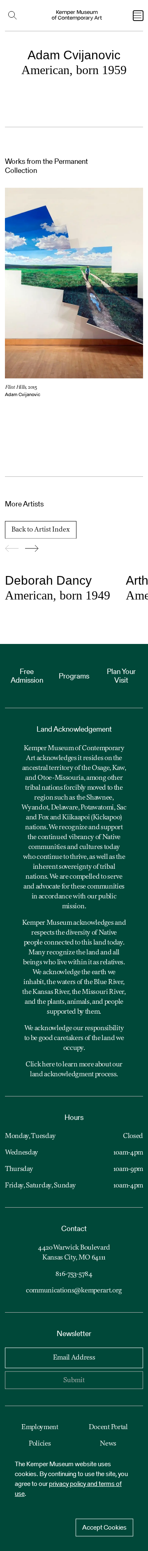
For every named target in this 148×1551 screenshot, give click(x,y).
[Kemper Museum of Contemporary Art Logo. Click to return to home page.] (77, 15)
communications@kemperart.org (74, 1290)
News (108, 1444)
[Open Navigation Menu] (138, 16)
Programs (74, 676)
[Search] (14, 15)
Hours (74, 1117)
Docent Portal (108, 1427)
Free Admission (27, 676)
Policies (40, 1444)
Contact (74, 1228)
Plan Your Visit (121, 676)
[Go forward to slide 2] (32, 549)
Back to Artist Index (41, 530)
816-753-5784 (74, 1274)
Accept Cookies (104, 1527)
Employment (39, 1427)
